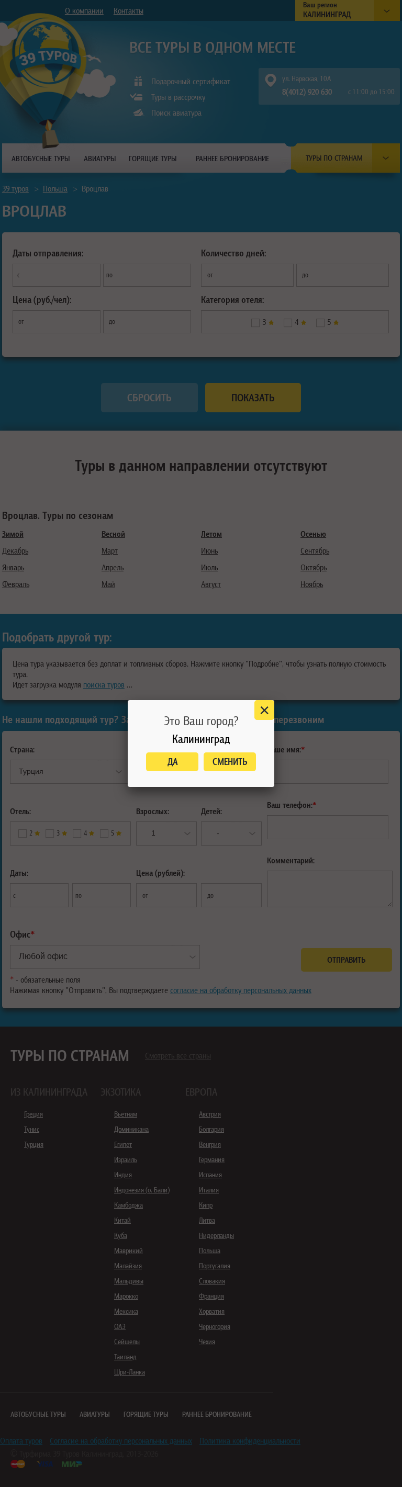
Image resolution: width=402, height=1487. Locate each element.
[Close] (264, 710)
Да (172, 761)
